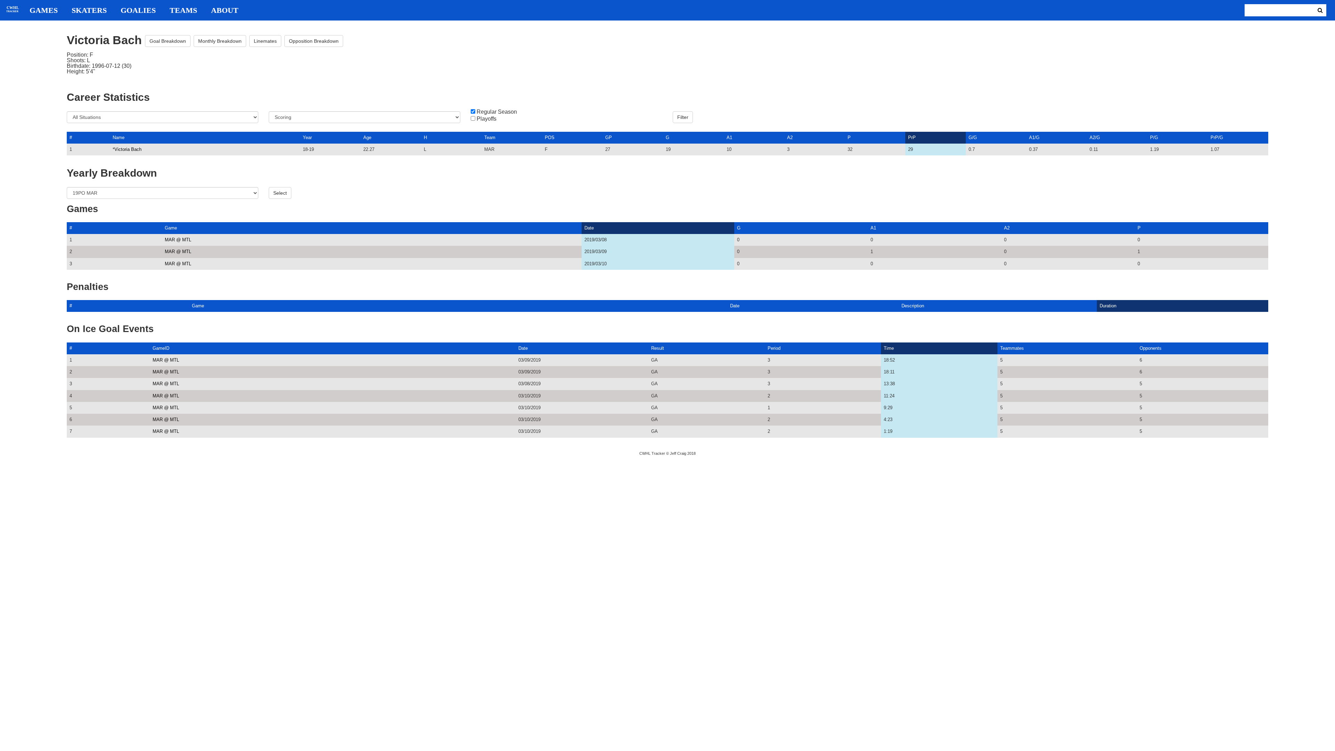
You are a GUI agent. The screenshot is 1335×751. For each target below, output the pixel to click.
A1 (729, 137)
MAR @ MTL (178, 239)
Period (774, 348)
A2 (790, 137)
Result (657, 348)
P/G (1154, 137)
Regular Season (497, 112)
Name (118, 137)
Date (589, 228)
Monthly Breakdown (220, 41)
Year (307, 137)
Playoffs (486, 119)
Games (44, 10)
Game (171, 228)
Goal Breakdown (167, 41)
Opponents (1151, 348)
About (224, 10)
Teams (183, 10)
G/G (973, 137)
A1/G (1034, 137)
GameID (161, 348)
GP (608, 137)
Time (889, 348)
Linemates (265, 41)
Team (489, 137)
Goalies (138, 10)
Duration (1108, 305)
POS (550, 137)
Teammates (1012, 348)
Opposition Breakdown (314, 41)
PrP (912, 137)
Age (367, 137)
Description (912, 305)
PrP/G (1217, 137)
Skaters (89, 10)
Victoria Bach (127, 149)
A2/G (1095, 137)
